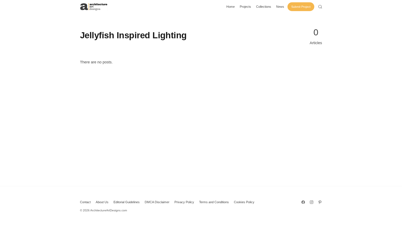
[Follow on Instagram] (311, 202)
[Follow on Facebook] (303, 202)
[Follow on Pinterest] (320, 202)
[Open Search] (320, 7)
